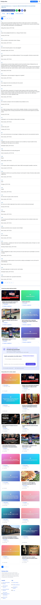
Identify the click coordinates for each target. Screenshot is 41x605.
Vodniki (3, 580)
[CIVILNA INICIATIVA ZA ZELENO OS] (30, 335)
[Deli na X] (19, 10)
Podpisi (10, 13)
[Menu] (39, 1)
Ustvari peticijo (31, 364)
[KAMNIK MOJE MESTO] (30, 298)
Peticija (3, 13)
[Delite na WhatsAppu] (17, 10)
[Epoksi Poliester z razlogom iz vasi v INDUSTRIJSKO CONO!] (10, 336)
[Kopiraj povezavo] (25, 10)
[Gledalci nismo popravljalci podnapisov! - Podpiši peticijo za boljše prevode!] (10, 298)
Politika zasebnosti (19, 13)
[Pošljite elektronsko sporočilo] (22, 10)
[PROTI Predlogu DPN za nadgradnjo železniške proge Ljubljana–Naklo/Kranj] (30, 317)
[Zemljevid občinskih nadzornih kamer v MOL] (10, 317)
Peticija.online (4, 1)
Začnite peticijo (34, 1)
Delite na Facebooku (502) (9, 10)
